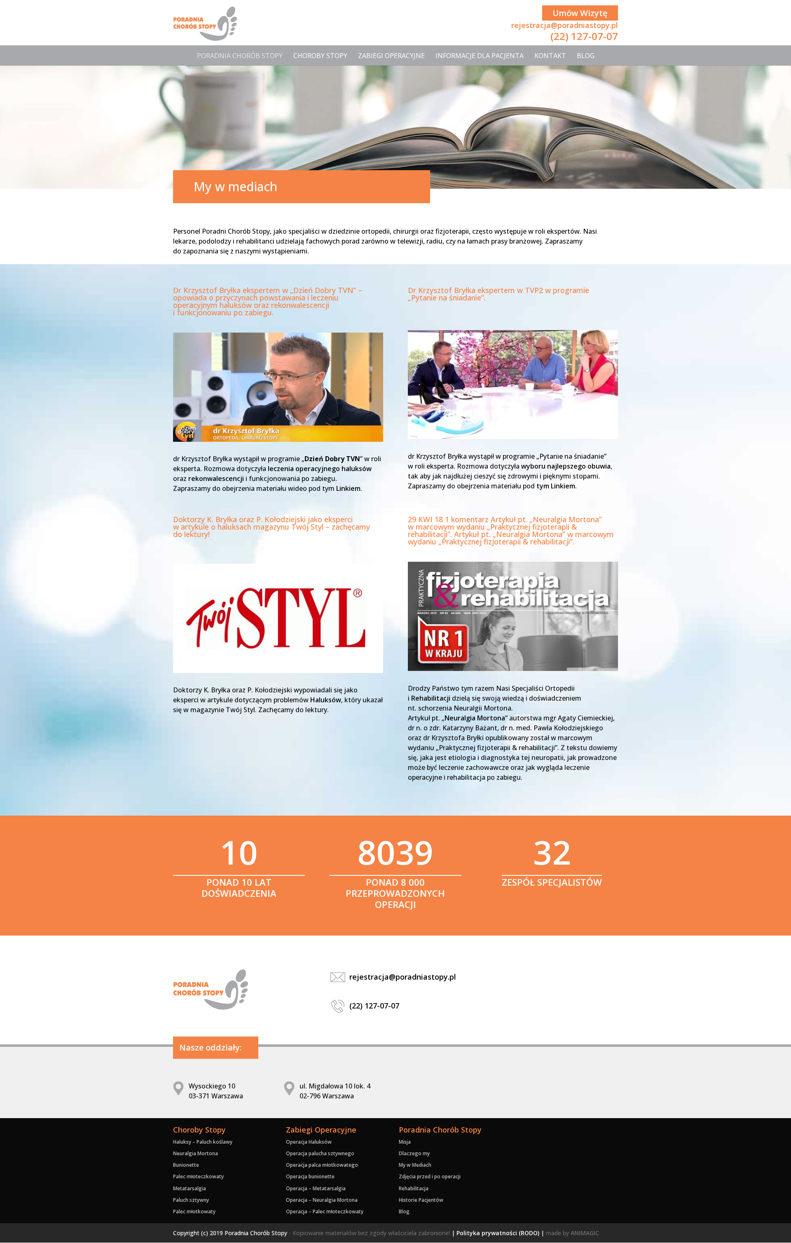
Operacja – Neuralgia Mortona (322, 1199)
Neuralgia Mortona (475, 717)
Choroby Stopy (320, 55)
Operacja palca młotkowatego (322, 1164)
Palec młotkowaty (194, 1211)
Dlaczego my (414, 1153)
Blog (585, 55)
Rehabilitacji (430, 698)
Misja (405, 1141)
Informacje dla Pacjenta (479, 55)
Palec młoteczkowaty (198, 1176)
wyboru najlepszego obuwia (566, 466)
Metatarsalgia (189, 1188)
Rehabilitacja (413, 1188)
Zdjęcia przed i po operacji (430, 1176)
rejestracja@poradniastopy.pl (564, 25)
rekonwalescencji (216, 478)
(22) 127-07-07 (584, 36)
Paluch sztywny (191, 1199)
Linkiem (348, 488)
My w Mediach (415, 1164)
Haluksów (325, 699)
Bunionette (186, 1164)
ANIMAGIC (585, 1233)
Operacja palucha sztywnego (320, 1153)
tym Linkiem (555, 485)
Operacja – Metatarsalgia (316, 1188)
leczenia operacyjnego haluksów (320, 468)
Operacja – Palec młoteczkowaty (324, 1211)
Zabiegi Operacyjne (391, 55)
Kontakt (550, 55)
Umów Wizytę (580, 13)
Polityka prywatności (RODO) (497, 1233)
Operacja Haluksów (309, 1141)
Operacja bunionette (310, 1176)
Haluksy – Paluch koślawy (202, 1141)
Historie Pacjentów (421, 1199)
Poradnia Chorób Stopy (240, 55)
